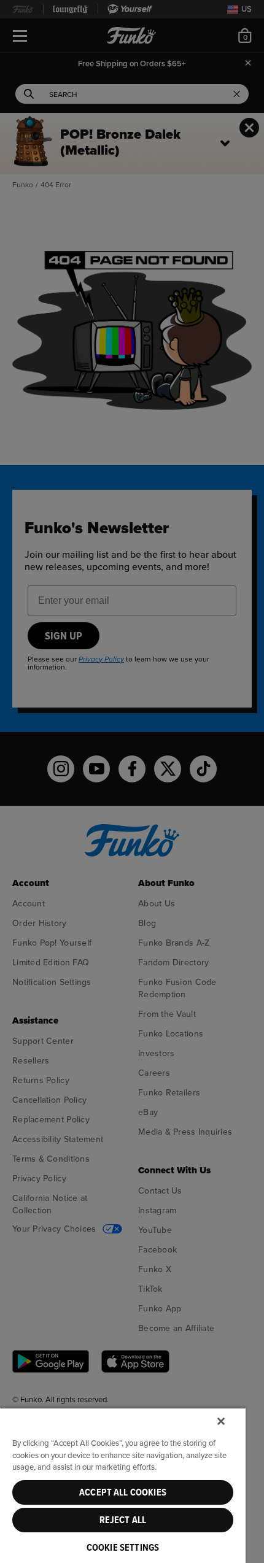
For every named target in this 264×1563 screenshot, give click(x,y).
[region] (123, 1485)
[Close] (221, 1421)
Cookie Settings (123, 1548)
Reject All (123, 1520)
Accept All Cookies (122, 1492)
